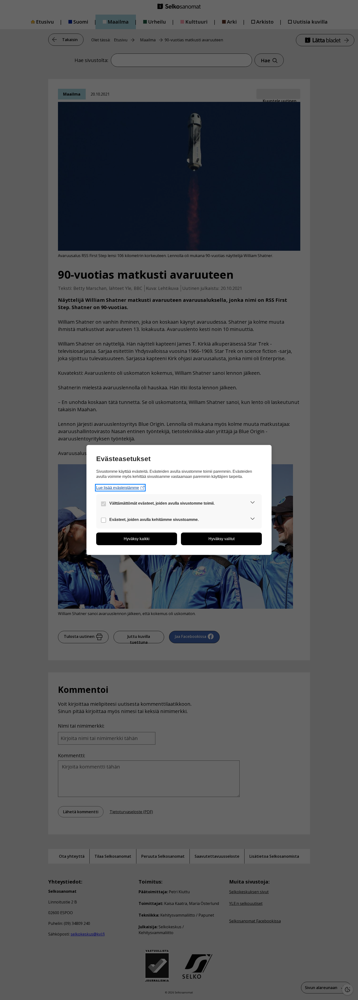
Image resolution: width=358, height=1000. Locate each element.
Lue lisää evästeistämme (117, 488)
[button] (252, 503)
